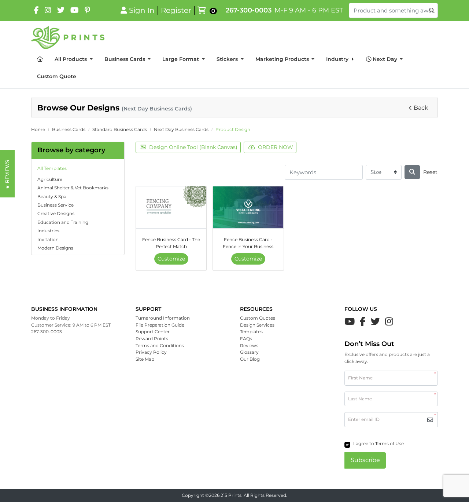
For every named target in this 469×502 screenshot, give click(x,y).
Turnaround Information (163, 318)
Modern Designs (55, 248)
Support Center (153, 331)
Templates (251, 331)
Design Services (257, 325)
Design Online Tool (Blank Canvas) (193, 147)
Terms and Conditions (160, 345)
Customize (171, 258)
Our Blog (250, 359)
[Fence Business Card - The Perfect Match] (171, 207)
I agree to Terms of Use (378, 443)
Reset (430, 172)
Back (421, 107)
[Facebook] (36, 10)
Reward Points (152, 338)
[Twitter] (375, 321)
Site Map (145, 359)
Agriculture (49, 179)
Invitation (48, 239)
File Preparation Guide (160, 325)
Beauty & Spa (51, 196)
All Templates (52, 168)
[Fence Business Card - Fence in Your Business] (248, 207)
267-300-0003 (249, 10)
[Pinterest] (87, 10)
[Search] (412, 172)
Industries (48, 230)
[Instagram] (48, 10)
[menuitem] (40, 59)
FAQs (246, 338)
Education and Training (62, 222)
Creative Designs (55, 213)
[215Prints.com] (67, 37)
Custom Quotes (257, 318)
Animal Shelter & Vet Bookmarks (72, 187)
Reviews (249, 345)
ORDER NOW (275, 147)
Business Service (55, 205)
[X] (60, 10)
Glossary (249, 352)
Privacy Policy (151, 352)
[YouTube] (74, 10)
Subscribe (365, 459)
